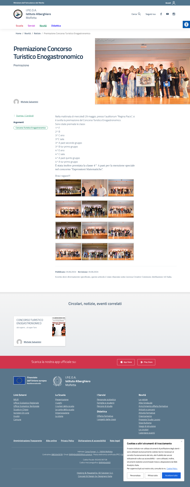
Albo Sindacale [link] (145, 402)
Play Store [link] (148, 362)
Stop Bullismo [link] (145, 422)
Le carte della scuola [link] (64, 409)
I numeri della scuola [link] (64, 406)
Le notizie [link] (143, 399)
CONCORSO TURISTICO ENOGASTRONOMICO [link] (30, 321)
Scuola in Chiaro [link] (20, 409)
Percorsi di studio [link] (104, 406)
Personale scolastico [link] (106, 399)
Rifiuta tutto (153, 475)
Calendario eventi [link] (147, 432)
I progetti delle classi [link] (106, 419)
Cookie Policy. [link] (172, 468)
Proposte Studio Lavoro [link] (149, 419)
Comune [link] (17, 419)
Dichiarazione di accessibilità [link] (92, 440)
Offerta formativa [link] (105, 416)
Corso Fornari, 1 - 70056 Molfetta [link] (99, 451)
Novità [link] (43, 26)
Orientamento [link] (145, 416)
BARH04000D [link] (105, 462)
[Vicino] (181, 441)
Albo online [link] (51, 440)
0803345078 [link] (57, 454)
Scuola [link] (19, 26)
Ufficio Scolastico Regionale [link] (26, 402)
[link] (186, 24)
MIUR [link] (16, 399)
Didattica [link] (56, 26)
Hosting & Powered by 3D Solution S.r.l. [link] (95, 472)
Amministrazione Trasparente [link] (27, 440)
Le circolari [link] (143, 429)
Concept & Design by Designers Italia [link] (95, 476)
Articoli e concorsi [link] (147, 409)
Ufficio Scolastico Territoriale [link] (26, 406)
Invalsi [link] (16, 416)
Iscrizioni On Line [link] (21, 412)
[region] (153, 460)
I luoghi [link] (58, 402)
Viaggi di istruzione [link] (147, 426)
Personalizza (135, 475)
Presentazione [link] (61, 399)
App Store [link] (127, 362)
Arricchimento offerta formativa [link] (153, 406)
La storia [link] (59, 416)
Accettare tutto (171, 475)
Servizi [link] (31, 26)
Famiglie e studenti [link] (105, 402)
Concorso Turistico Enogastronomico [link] (31, 127)
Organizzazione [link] (62, 412)
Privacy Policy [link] (67, 440)
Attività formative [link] (147, 412)
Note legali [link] (115, 440)
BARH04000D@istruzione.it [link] (80, 454)
